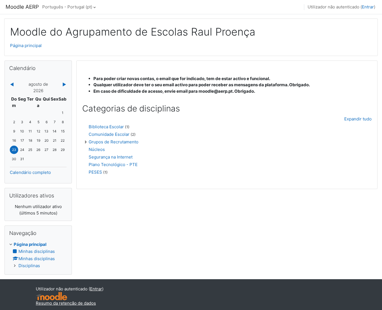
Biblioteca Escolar (106, 126)
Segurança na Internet (111, 157)
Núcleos (97, 149)
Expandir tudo (358, 119)
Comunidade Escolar (109, 134)
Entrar (368, 7)
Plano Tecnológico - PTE (113, 164)
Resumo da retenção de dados (66, 303)
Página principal (26, 45)
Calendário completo (30, 172)
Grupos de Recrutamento (113, 141)
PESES (95, 172)
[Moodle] (51, 296)
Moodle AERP (22, 7)
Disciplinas (29, 265)
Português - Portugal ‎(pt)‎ (67, 7)
